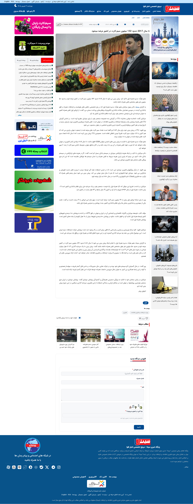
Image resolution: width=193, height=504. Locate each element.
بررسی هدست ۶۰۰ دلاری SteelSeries (40, 87)
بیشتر (19, 115)
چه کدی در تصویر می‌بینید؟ (134, 411)
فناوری (125, 312)
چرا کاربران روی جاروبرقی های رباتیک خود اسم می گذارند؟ (66, 347)
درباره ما (48, 1)
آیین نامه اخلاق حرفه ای (59, 1)
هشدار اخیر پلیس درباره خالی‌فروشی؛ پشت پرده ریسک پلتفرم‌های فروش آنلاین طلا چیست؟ (165, 301)
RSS (12, 1)
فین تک (106, 11)
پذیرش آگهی (35, 1)
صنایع (99, 11)
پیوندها (18, 1)
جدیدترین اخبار (47, 60)
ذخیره (139, 427)
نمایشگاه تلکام (89, 11)
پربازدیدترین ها (34, 60)
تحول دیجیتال (26, 1)
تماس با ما (71, 1)
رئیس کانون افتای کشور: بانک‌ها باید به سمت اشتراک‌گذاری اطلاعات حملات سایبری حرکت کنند (165, 208)
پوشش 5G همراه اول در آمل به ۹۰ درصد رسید (38, 101)
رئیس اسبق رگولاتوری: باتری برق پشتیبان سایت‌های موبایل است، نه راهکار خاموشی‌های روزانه (165, 118)
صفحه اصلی (157, 11)
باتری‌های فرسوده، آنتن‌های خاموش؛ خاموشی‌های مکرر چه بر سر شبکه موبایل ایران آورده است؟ (165, 268)
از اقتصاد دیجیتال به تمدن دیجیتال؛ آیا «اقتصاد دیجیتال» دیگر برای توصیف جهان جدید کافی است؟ (166, 86)
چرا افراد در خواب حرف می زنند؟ (42, 90)
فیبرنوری (126, 11)
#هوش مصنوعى (79, 476)
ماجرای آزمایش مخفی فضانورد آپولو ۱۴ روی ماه (38, 98)
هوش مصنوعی (116, 11)
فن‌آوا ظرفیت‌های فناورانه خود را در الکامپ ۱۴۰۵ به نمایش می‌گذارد (138, 347)
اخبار (138, 17)
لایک (143, 319)
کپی (58, 24)
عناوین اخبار (146, 11)
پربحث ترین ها (21, 60)
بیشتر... (185, 467)
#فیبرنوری (93, 476)
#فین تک (103, 476)
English (6, 1)
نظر (143, 387)
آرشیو (42, 1)
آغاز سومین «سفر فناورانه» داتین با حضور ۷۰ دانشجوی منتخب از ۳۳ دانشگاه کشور (91, 347)
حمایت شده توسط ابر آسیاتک (96, 491)
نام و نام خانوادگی (138, 370)
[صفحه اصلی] (172, 8)
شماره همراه (140, 379)
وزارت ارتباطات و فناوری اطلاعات (139, 312)
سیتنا (137, 107)
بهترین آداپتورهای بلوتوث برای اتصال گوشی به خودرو (36, 83)
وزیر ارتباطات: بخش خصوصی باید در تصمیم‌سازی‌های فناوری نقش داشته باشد (114, 347)
